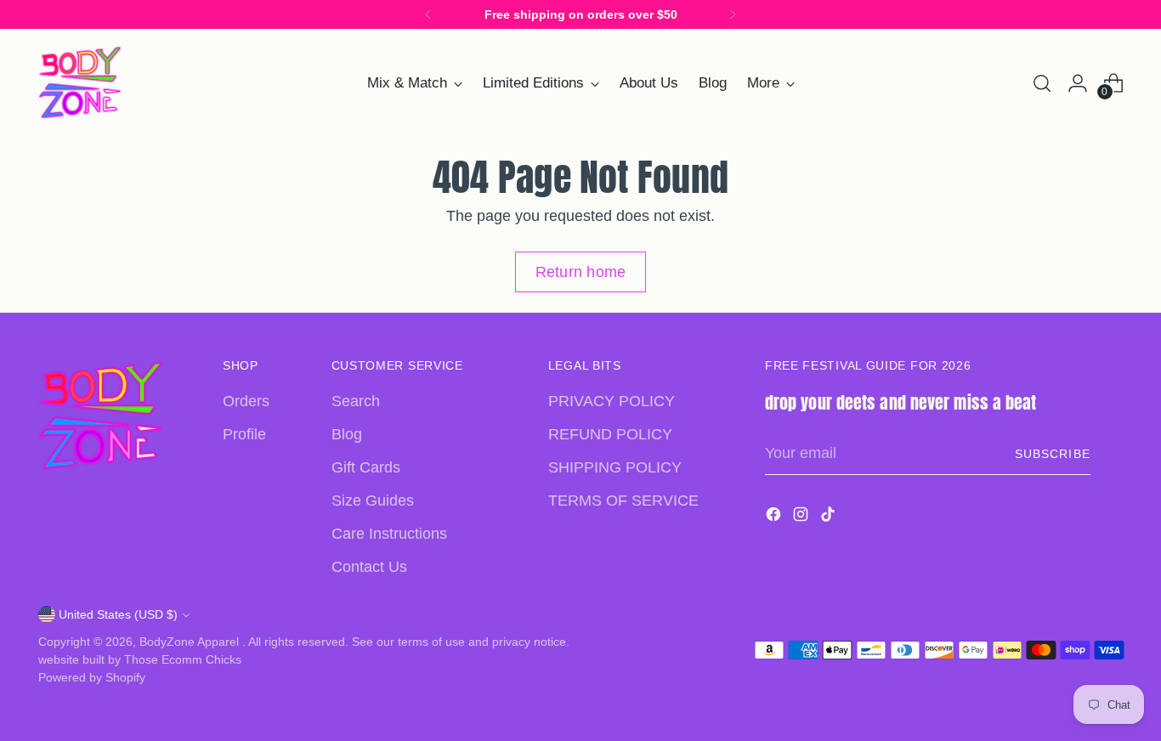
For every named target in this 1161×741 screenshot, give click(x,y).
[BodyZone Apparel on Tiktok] (829, 517)
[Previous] (428, 14)
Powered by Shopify (91, 677)
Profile (244, 434)
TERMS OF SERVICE (623, 500)
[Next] (732, 14)
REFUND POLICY (610, 434)
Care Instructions (389, 533)
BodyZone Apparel (190, 641)
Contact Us (369, 566)
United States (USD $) (118, 614)
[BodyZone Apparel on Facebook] (775, 517)
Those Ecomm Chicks (182, 659)
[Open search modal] (1042, 83)
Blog (346, 434)
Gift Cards (365, 467)
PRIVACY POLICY (611, 401)
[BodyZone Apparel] (80, 83)
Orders (246, 401)
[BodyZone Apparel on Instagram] (802, 517)
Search (355, 401)
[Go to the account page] (1078, 83)
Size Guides (372, 500)
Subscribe (1052, 454)
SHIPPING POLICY (615, 467)
